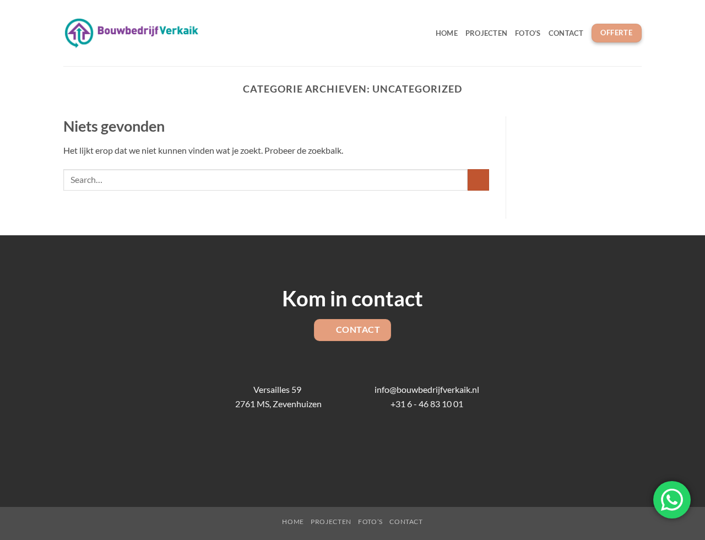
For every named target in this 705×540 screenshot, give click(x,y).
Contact (566, 33)
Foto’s (528, 33)
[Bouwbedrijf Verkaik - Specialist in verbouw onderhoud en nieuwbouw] (131, 33)
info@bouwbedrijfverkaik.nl (427, 389)
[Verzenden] (478, 180)
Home (447, 33)
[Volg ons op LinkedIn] (370, 447)
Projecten (486, 33)
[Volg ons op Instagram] (335, 447)
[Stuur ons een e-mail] (352, 447)
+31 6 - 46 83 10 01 (427, 403)
